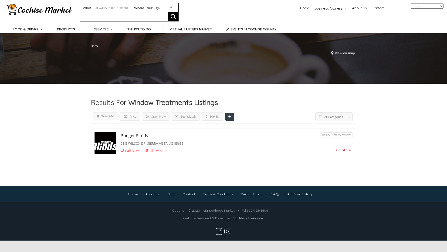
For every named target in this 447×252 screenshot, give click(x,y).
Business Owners (328, 8)
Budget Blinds (134, 135)
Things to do (139, 29)
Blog (171, 194)
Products (66, 29)
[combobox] (153, 8)
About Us (359, 8)
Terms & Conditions (218, 194)
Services (101, 29)
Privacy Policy (252, 194)
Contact (378, 8)
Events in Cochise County (253, 29)
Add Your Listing (299, 194)
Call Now (132, 150)
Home (305, 8)
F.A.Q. (275, 194)
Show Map (158, 150)
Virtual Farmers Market (191, 29)
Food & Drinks (25, 29)
